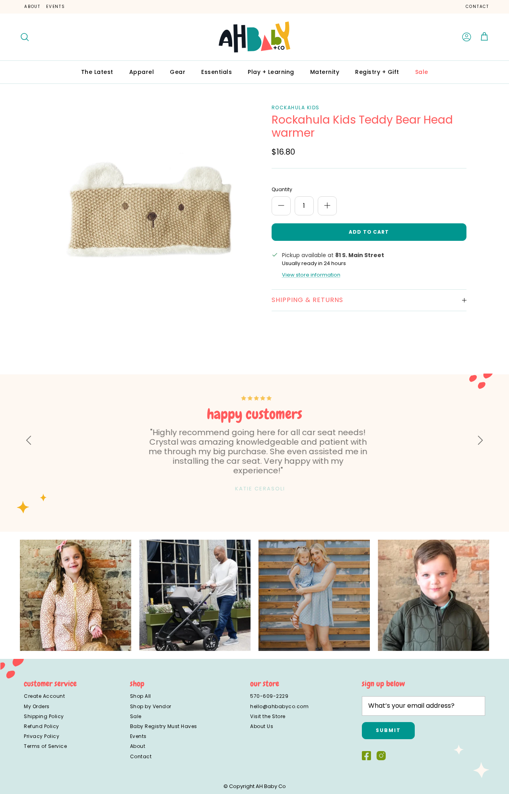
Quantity (282, 189)
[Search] (24, 37)
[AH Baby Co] (254, 36)
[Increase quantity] (327, 205)
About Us (261, 726)
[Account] (467, 37)
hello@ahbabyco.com (279, 706)
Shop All (140, 696)
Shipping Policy (44, 716)
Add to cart (369, 232)
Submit (388, 730)
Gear (177, 72)
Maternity (325, 72)
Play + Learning (271, 72)
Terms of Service (45, 746)
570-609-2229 (269, 696)
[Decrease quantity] (281, 205)
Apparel (141, 72)
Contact (477, 7)
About (32, 7)
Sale (421, 72)
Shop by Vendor (150, 706)
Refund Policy (41, 726)
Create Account (44, 696)
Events (55, 7)
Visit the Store (268, 716)
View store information (311, 274)
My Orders (37, 706)
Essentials (216, 72)
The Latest (97, 72)
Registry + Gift (377, 72)
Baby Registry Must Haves (163, 726)
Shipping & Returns (307, 299)
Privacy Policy (41, 736)
